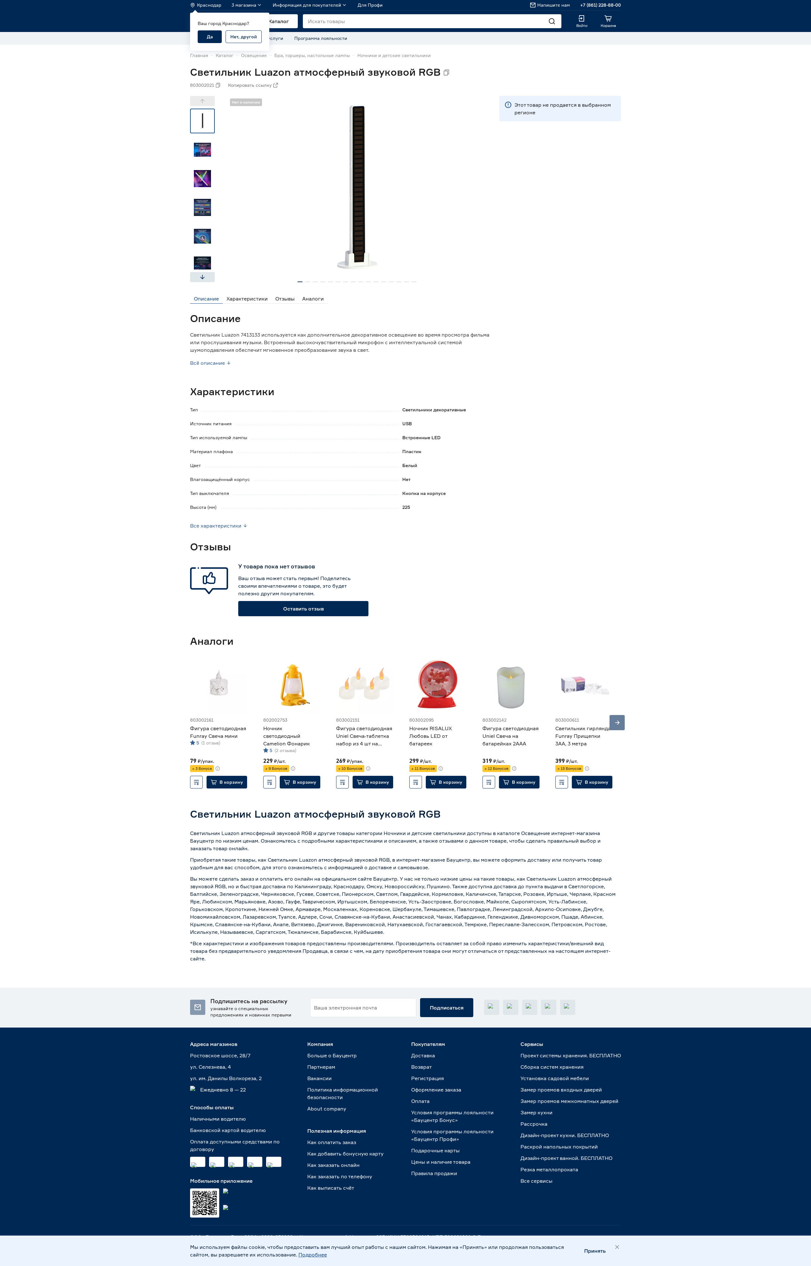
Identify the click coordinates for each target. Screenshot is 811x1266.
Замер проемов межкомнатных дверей (569, 1101)
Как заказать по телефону (339, 1176)
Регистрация (427, 1078)
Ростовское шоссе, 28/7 (220, 1055)
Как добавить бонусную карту (345, 1153)
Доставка (423, 1055)
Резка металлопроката (549, 1169)
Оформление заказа (436, 1089)
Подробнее (312, 1254)
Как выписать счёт (330, 1188)
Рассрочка (533, 1124)
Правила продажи (434, 1173)
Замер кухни (536, 1112)
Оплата (420, 1101)
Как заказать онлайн (333, 1165)
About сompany (326, 1108)
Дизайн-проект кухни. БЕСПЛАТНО (564, 1135)
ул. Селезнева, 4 (210, 1067)
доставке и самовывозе (398, 867)
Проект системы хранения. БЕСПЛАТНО (570, 1055)
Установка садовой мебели (554, 1078)
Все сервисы (536, 1181)
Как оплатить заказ (331, 1142)
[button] (227, 782)
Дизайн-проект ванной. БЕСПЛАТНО (566, 1158)
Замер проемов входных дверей (561, 1089)
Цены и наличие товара (440, 1162)
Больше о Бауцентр (332, 1055)
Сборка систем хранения (552, 1067)
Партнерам (321, 1067)
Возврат (421, 1067)
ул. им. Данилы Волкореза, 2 (226, 1078)
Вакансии (319, 1078)
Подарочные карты (435, 1150)
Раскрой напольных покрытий (559, 1146)
